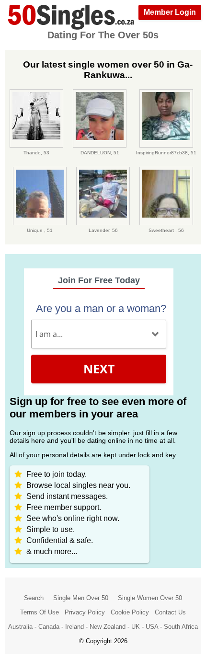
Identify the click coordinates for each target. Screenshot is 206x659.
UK (135, 626)
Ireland (74, 626)
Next (98, 368)
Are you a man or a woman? (101, 308)
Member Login (170, 12)
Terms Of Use (39, 612)
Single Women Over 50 (150, 597)
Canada (48, 626)
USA (152, 626)
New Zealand (108, 626)
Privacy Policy (85, 612)
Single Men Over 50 (80, 597)
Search (34, 597)
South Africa (181, 626)
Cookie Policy (130, 612)
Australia (20, 626)
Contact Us (170, 612)
